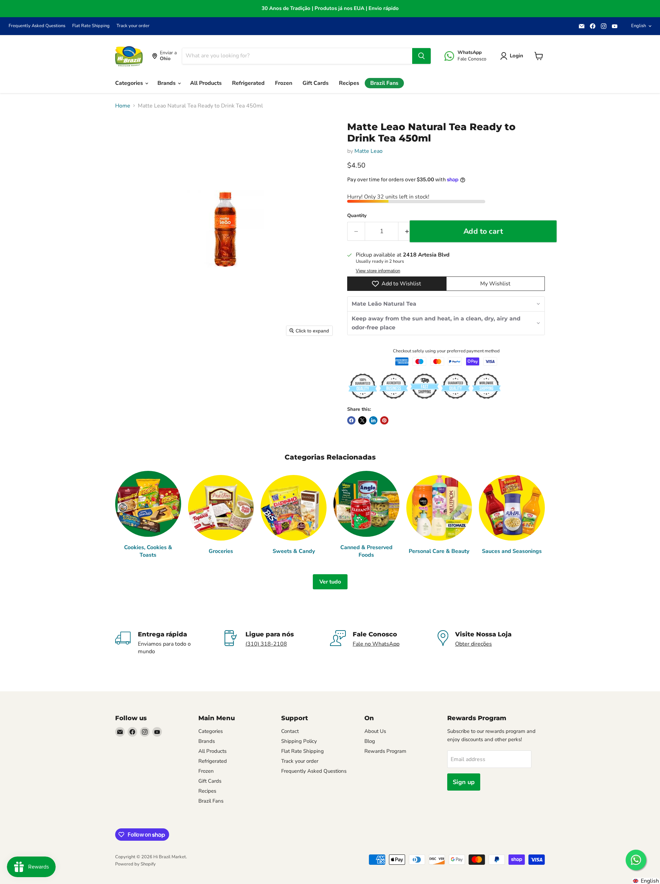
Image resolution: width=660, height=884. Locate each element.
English (638, 26)
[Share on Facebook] (351, 420)
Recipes (349, 83)
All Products (206, 83)
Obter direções (473, 644)
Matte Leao (368, 151)
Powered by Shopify (135, 864)
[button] (513, 56)
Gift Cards (315, 83)
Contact (290, 731)
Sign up (464, 782)
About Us (375, 731)
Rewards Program (385, 751)
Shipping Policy (299, 741)
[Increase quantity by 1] (407, 231)
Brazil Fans (384, 83)
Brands (167, 83)
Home (122, 106)
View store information (378, 271)
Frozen (283, 83)
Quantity (356, 215)
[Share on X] (362, 420)
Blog (369, 741)
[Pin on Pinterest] (384, 420)
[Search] (421, 56)
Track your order (133, 26)
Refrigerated (248, 83)
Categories (129, 83)
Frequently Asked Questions (37, 26)
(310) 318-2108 (266, 644)
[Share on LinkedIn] (373, 420)
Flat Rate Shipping (91, 26)
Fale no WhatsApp (376, 644)
